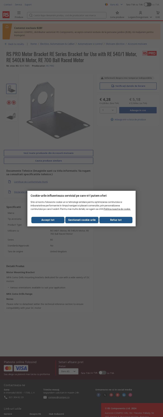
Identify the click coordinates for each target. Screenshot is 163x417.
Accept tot (47, 219)
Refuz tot (116, 219)
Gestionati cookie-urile (82, 219)
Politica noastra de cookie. (117, 209)
